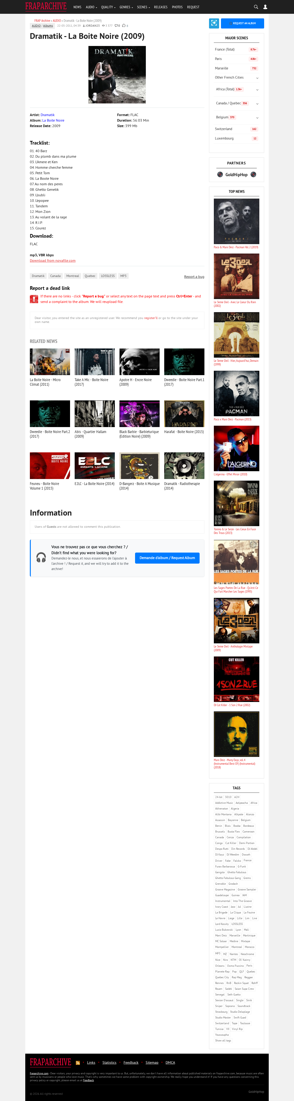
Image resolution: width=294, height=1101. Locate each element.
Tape (234, 1023)
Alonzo (250, 814)
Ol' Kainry (244, 960)
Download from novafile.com (53, 261)
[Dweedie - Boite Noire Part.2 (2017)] (50, 413)
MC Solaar (221, 941)
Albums (48, 26)
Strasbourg (221, 1012)
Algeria (235, 809)
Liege (231, 918)
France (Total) (235, 50)
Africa (254, 803)
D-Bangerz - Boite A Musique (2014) (139, 486)
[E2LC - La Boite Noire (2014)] (95, 465)
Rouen (218, 989)
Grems (247, 878)
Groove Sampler (247, 890)
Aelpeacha (242, 803)
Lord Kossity (222, 924)
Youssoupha (222, 1035)
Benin (218, 826)
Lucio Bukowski (224, 930)
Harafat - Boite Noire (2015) (184, 431)
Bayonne (233, 820)
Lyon (238, 930)
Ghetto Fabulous (236, 872)
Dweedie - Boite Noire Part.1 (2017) (184, 382)
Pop (234, 972)
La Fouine (249, 913)
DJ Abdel (252, 849)
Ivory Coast (221, 907)
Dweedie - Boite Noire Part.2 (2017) (50, 434)
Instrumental (222, 901)
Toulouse (245, 1023)
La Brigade (221, 913)
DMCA (170, 1063)
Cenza (230, 837)
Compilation (244, 837)
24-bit (218, 797)
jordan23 (93, 26)
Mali (246, 930)
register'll (151, 318)
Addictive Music (224, 803)
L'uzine (248, 907)
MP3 (123, 276)
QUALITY (107, 7)
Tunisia (219, 1029)
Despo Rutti (222, 849)
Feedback (131, 1063)
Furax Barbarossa (225, 867)
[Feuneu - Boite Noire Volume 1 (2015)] (50, 465)
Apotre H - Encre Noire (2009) (135, 382)
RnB (228, 983)
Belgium (225, 117)
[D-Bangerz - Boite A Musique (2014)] (139, 465)
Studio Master (223, 1018)
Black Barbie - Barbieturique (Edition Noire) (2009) (139, 434)
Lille (239, 918)
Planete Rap (222, 972)
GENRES (125, 7)
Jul (239, 907)
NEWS (77, 7)
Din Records (238, 849)
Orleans (219, 966)
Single (239, 1000)
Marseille (235, 68)
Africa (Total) (229, 89)
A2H (236, 797)
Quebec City (222, 977)
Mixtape (245, 941)
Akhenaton (221, 809)
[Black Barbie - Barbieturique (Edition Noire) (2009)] (139, 413)
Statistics (109, 1063)
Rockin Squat (241, 983)
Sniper (219, 1006)
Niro (225, 960)
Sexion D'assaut (224, 1000)
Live (254, 918)
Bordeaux (248, 826)
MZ (225, 954)
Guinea (236, 895)
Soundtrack (243, 1006)
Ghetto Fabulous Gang (228, 878)
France (248, 860)
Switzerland (235, 129)
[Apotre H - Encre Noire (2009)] (139, 361)
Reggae (248, 977)
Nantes (234, 954)
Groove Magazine (225, 890)
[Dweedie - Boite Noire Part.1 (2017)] (184, 361)
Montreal (72, 276)
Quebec (90, 276)
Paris (235, 59)
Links (91, 1063)
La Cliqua (235, 913)
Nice (217, 960)
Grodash (233, 884)
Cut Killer (230, 843)
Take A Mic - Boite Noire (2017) (91, 382)
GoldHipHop (256, 1092)
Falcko (237, 861)
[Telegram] (214, 23)
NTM (233, 960)
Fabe (228, 861)
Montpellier (222, 947)
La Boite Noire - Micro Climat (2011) (45, 382)
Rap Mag (237, 977)
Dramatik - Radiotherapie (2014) (182, 486)
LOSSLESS (108, 276)
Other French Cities (229, 78)
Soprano (230, 1006)
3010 (228, 797)
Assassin (220, 820)
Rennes (219, 983)
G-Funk (242, 867)
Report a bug (194, 277)
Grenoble (220, 884)
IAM (244, 895)
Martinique (249, 936)
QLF (241, 972)
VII (227, 1029)
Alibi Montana (223, 814)
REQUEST (193, 7)
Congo (219, 843)
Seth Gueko (233, 995)
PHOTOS (177, 7)
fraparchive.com (39, 1073)
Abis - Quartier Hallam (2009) (90, 434)
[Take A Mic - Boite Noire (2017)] (95, 361)
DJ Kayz (219, 855)
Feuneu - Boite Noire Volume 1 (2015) (44, 486)
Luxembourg (235, 139)
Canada (55, 276)
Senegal (220, 995)
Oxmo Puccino (235, 966)
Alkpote (238, 814)
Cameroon (248, 832)
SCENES (142, 7)
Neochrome (247, 954)
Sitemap (152, 1063)
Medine (234, 941)
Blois (228, 826)
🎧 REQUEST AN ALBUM (242, 23)
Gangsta (220, 872)
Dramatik (38, 276)
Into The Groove (242, 901)
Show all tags (223, 1041)
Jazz (233, 907)
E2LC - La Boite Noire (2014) (94, 483)
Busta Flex (234, 832)
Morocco (249, 947)
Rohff (255, 983)
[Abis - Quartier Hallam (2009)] (95, 413)
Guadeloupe (222, 895)
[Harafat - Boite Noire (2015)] (184, 413)
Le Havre (220, 918)
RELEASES (160, 7)
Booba (236, 826)
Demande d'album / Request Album (167, 558)
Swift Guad (240, 1018)
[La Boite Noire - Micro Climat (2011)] (50, 361)
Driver (218, 861)
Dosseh (246, 855)
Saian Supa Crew (244, 989)
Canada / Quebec (231, 103)
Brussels (220, 832)
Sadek (228, 989)
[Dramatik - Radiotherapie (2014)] (184, 465)
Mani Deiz (221, 936)
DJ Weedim (233, 855)
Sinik (249, 1000)
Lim (247, 918)
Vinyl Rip (237, 1029)
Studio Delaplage (240, 1012)
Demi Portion (246, 843)
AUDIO (90, 7)
